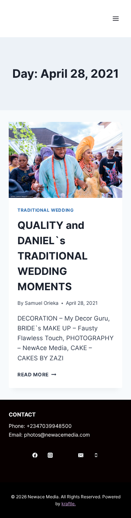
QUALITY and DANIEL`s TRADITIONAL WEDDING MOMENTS (52, 256)
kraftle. (68, 503)
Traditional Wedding (45, 210)
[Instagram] (50, 455)
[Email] (81, 455)
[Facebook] (35, 455)
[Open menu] (115, 18)
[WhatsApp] (65, 455)
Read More (36, 374)
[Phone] (96, 455)
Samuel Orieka (42, 303)
